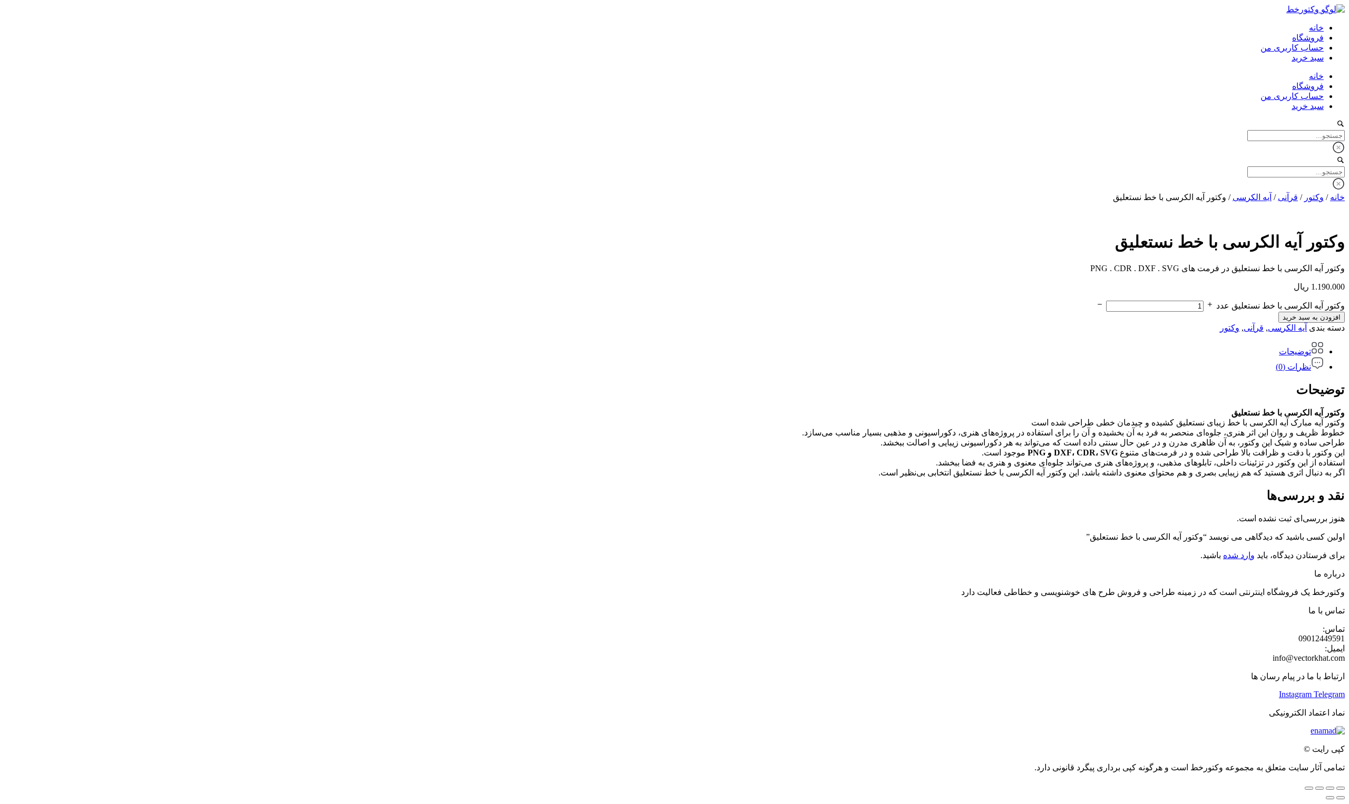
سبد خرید (1308, 57)
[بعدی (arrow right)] (1330, 797)
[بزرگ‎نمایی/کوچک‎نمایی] (1340, 788)
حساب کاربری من (1292, 47)
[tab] (664, 348)
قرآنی (1288, 197)
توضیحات (1295, 351)
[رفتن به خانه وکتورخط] (1315, 9)
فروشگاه (1308, 37)
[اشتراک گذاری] (1319, 788)
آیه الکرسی (1252, 197)
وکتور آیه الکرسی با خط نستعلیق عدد (1280, 305)
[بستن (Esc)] (1309, 788)
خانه (1316, 27)
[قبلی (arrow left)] (1340, 797)
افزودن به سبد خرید (1312, 317)
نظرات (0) (1293, 366)
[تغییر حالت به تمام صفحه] (1330, 788)
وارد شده (1239, 555)
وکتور (1314, 197)
